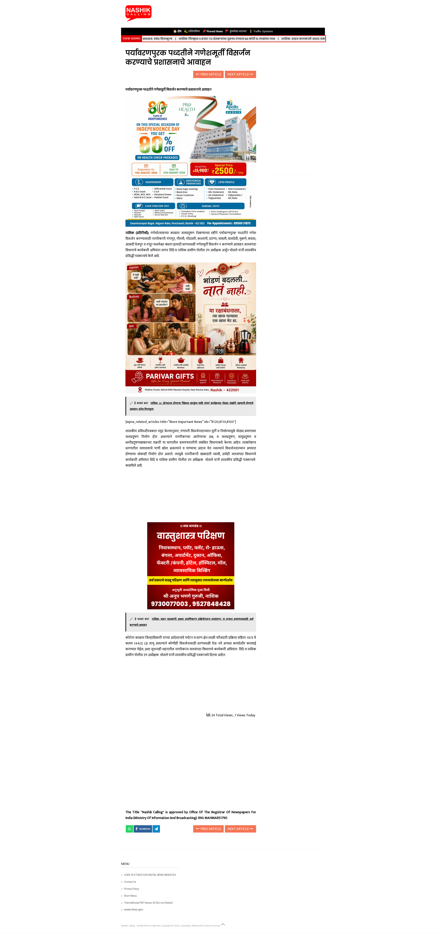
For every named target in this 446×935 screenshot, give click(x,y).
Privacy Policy (131, 888)
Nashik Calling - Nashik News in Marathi (140, 926)
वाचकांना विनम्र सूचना (133, 909)
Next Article (238, 74)
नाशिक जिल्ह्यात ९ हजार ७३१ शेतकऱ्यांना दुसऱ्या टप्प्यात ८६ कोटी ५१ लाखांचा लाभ (174, 39)
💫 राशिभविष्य (192, 31)
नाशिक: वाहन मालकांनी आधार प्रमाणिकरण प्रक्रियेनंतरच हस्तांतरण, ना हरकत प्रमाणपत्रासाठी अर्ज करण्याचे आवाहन (299, 39)
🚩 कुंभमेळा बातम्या (236, 31)
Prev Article (210, 74)
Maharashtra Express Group (206, 926)
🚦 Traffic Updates (261, 31)
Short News (130, 895)
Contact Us (130, 881)
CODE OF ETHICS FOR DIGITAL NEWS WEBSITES (150, 874)
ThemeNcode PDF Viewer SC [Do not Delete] (148, 902)
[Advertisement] (190, 496)
